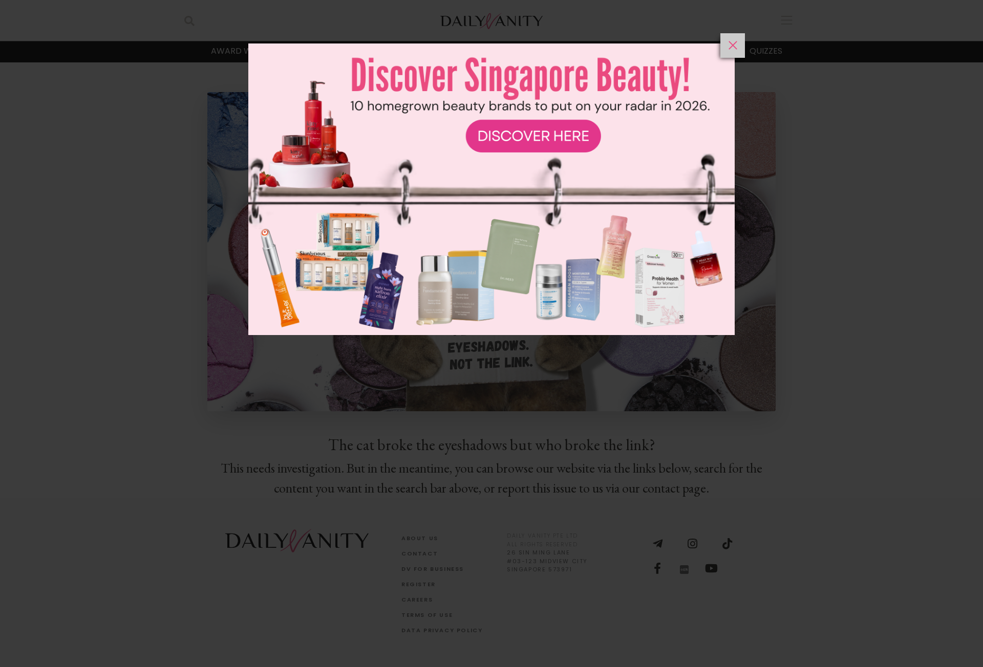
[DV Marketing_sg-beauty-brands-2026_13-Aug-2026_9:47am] (491, 350)
